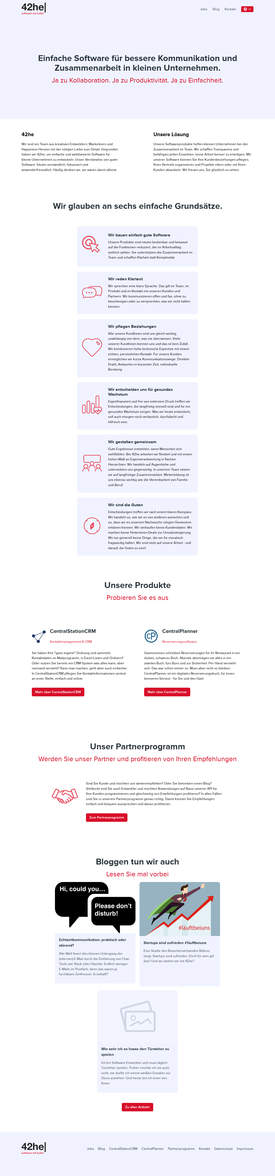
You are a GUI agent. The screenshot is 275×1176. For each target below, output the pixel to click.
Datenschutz (223, 1149)
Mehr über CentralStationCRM (58, 692)
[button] (247, 9)
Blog (216, 9)
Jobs (203, 9)
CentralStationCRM (123, 1149)
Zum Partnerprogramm (106, 817)
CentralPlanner (153, 1149)
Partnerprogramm (181, 1149)
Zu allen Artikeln (137, 1107)
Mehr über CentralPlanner (167, 692)
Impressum (245, 1149)
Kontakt (230, 9)
